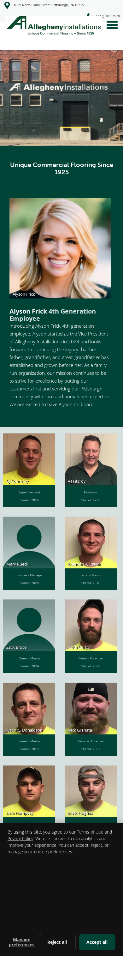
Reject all (57, 942)
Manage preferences (21, 942)
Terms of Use (90, 832)
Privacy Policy (20, 838)
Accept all (97, 942)
